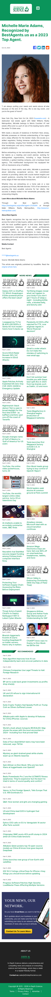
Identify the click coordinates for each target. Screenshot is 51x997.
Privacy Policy (23, 991)
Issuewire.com (40, 118)
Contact (25, 994)
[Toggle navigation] (38, 8)
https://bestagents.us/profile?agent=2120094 (19, 205)
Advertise (35, 991)
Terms (12, 991)
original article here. (9, 267)
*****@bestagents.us (10, 255)
